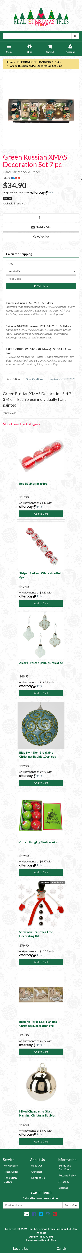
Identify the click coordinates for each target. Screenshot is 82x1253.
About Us (37, 1165)
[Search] (75, 36)
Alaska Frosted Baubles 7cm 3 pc (41, 662)
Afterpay (64, 1181)
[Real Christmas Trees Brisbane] (41, 15)
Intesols (41, 1232)
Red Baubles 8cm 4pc (33, 483)
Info (51, 192)
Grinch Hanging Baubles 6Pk (38, 842)
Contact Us (38, 1177)
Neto (53, 1240)
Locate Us (20, 1248)
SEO (71, 1228)
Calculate (42, 286)
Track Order (11, 1171)
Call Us (62, 1248)
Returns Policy (67, 1175)
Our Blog (36, 1171)
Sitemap (63, 1187)
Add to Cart (41, 513)
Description (13, 379)
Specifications (34, 379)
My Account (11, 1165)
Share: (7, 177)
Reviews (55, 379)
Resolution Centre (10, 1179)
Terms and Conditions (65, 1167)
